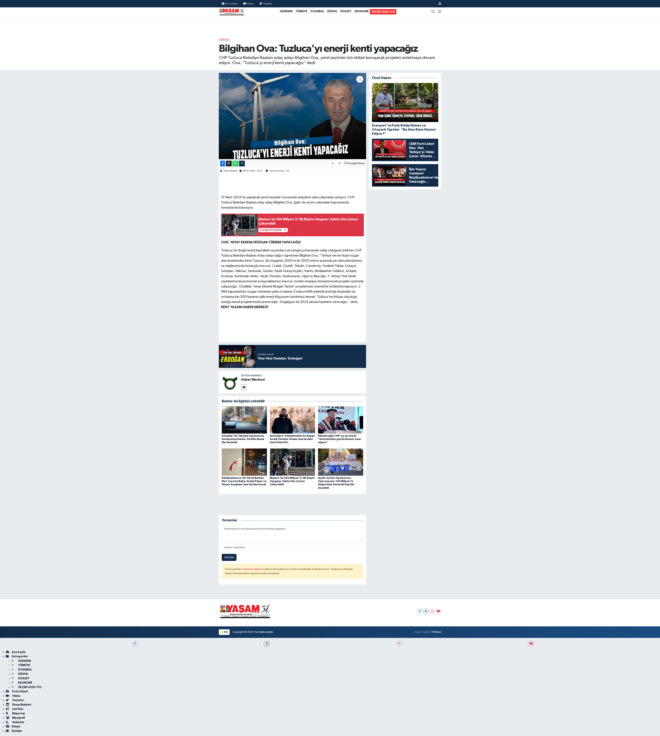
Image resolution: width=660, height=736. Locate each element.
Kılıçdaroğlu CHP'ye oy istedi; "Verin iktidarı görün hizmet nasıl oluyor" (339, 439)
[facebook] (135, 644)
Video (250, 3)
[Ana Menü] (439, 12)
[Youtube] (438, 611)
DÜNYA (332, 11)
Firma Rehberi (21, 704)
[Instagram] (432, 611)
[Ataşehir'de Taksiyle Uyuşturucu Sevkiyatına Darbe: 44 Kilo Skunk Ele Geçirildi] (244, 419)
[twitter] (267, 644)
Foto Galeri (231, 3)
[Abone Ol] (354, 163)
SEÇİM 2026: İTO (383, 11)
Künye (16, 726)
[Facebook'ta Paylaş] (222, 163)
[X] (426, 611)
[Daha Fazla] (242, 163)
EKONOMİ (361, 11)
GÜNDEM (286, 11)
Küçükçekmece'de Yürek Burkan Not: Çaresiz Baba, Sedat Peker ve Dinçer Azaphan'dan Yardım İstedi (244, 481)
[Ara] (433, 12)
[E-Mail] (244, 387)
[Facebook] (420, 611)
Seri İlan (17, 708)
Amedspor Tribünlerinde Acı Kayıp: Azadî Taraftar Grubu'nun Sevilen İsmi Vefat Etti (292, 439)
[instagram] (399, 644)
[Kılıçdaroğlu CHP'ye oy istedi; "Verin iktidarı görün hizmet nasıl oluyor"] (340, 419)
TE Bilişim (436, 632)
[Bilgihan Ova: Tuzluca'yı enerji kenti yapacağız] (292, 116)
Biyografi (18, 717)
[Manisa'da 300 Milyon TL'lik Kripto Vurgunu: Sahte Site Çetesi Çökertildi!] (292, 462)
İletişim (17, 730)
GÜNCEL (224, 39)
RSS (225, 632)
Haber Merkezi (230, 171)
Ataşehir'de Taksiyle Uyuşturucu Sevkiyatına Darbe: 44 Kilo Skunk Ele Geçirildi (243, 439)
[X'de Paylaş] (229, 163)
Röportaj (18, 713)
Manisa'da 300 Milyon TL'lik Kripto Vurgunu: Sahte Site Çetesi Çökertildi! (292, 481)
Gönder (229, 557)
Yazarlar (267, 3)
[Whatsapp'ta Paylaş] (235, 163)
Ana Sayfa (19, 652)
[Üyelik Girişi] (438, 3)
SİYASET (346, 11)
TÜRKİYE (301, 11)
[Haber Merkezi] (230, 381)
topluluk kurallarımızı (253, 569)
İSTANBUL (317, 11)
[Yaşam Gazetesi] (232, 11)
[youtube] (531, 644)
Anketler (18, 722)
